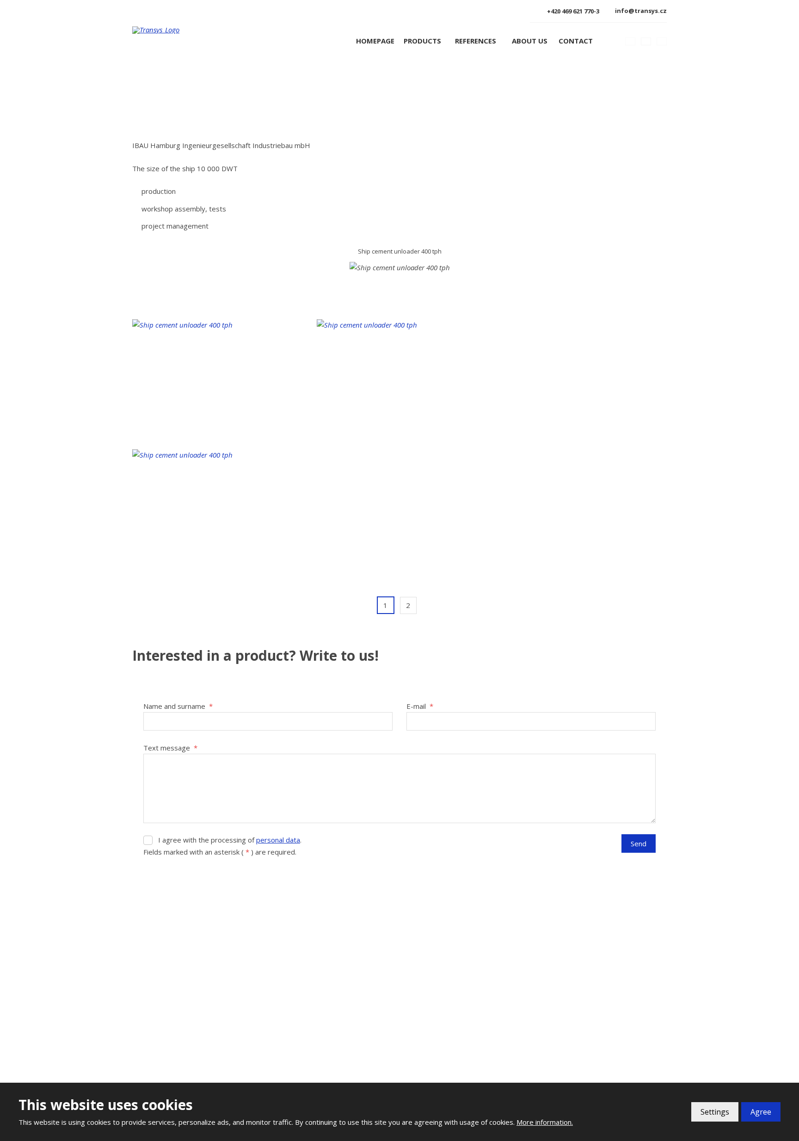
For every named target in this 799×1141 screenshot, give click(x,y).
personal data (278, 839)
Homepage (375, 40)
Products (422, 40)
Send (638, 843)
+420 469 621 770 (172, 1020)
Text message (170, 747)
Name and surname (178, 706)
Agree (760, 1112)
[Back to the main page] (188, 30)
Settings (715, 1112)
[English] (646, 41)
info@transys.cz (172, 1032)
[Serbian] (662, 41)
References (475, 40)
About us (529, 40)
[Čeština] (630, 41)
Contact (576, 40)
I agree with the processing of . (229, 839)
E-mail (419, 706)
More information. (544, 1122)
